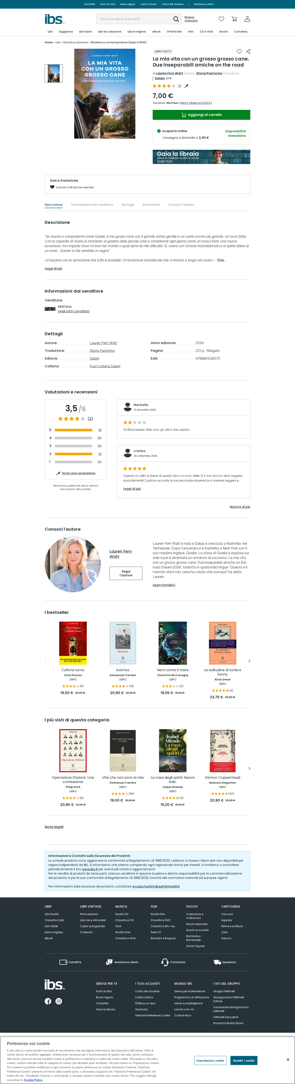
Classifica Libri (54, 920)
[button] (176, 19)
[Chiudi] (288, 1059)
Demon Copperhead (222, 777)
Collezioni (86, 932)
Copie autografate (92, 926)
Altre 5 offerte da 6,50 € (195, 103)
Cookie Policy (33, 1080)
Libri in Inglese (54, 932)
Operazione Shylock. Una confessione (73, 779)
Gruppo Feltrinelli (224, 991)
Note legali (54, 827)
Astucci (226, 938)
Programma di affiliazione (191, 997)
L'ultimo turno (73, 670)
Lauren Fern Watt (169, 73)
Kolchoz (123, 670)
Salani (160, 78)
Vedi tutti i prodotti (73, 311)
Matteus (172, 103)
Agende (226, 920)
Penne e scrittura (232, 926)
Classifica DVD (160, 920)
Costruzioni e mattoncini (194, 916)
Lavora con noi (184, 1009)
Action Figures (195, 946)
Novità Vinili (122, 932)
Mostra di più (240, 507)
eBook (49, 938)
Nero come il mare (173, 670)
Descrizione (54, 205)
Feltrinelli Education (226, 1017)
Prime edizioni (89, 914)
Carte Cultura (148, 4)
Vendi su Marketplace (188, 1003)
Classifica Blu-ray (163, 926)
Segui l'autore (126, 573)
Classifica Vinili (125, 938)
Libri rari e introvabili (93, 920)
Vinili (118, 926)
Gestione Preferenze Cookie (152, 1015)
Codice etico (182, 1015)
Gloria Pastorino (209, 73)
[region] (147, 1060)
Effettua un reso (145, 1003)
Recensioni (151, 205)
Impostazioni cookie (210, 1060)
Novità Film (158, 914)
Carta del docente (172, 4)
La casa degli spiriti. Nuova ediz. (173, 779)
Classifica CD (124, 920)
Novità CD (121, 914)
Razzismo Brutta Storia (228, 1023)
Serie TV (156, 932)
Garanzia (141, 1009)
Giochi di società (197, 930)
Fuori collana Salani (105, 366)
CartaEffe (89, 4)
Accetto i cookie (244, 1060)
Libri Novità (52, 914)
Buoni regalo (128, 4)
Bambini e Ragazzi (163, 938)
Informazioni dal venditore (92, 205)
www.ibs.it (90, 869)
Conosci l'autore (181, 205)
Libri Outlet (51, 926)
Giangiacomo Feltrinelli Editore (228, 999)
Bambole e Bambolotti (193, 938)
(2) (90, 418)
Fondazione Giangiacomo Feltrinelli (231, 1009)
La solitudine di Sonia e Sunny (222, 672)
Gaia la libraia (105, 1009)
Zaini (224, 932)
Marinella (141, 405)
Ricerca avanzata (191, 19)
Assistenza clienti (204, 4)
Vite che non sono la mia (123, 777)
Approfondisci (164, 585)
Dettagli (128, 205)
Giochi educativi (197, 924)
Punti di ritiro (107, 4)
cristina (139, 451)
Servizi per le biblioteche (189, 991)
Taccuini (227, 914)
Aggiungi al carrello (204, 114)
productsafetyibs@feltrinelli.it (156, 886)
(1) (100, 430)
